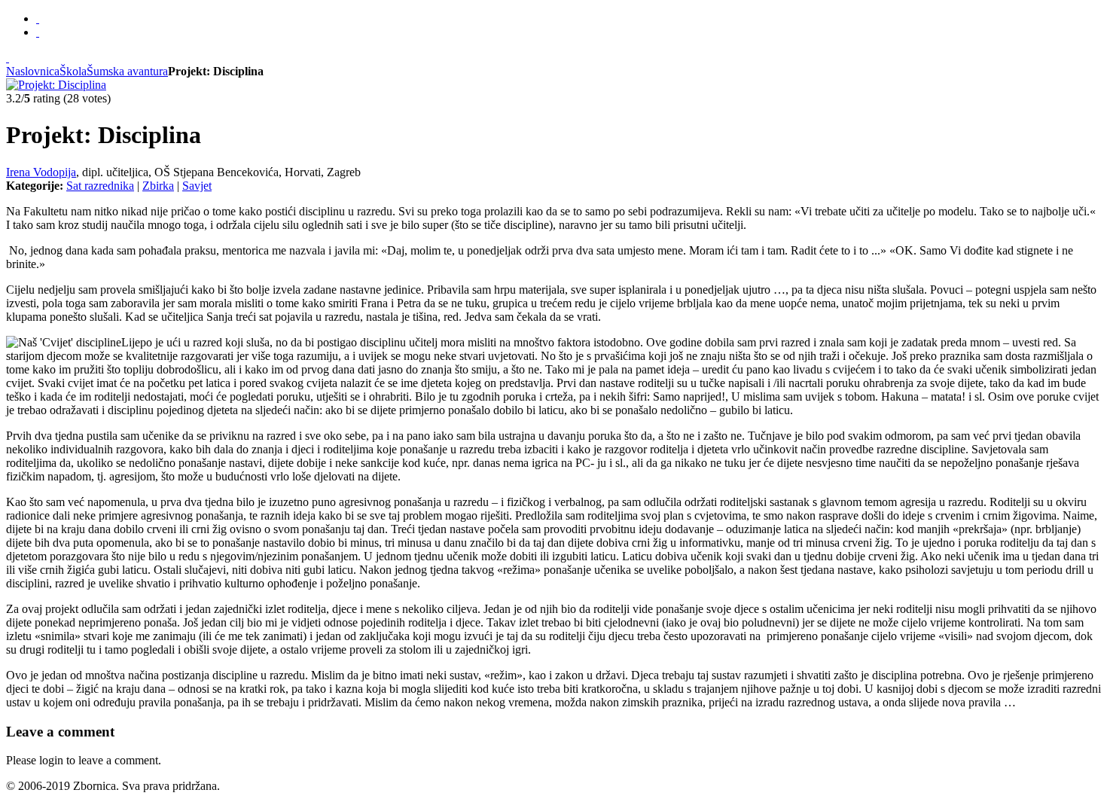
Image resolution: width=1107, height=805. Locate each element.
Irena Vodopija (41, 172)
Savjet (197, 185)
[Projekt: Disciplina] (56, 84)
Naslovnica (32, 71)
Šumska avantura (127, 71)
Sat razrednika (100, 185)
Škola (73, 71)
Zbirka (158, 185)
